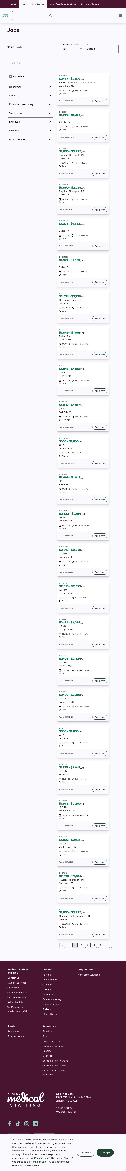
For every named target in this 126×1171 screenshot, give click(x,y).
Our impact (13, 987)
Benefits (47, 1031)
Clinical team (49, 1014)
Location (14, 130)
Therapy (46, 989)
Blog (44, 1036)
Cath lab (47, 984)
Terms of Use (38, 1161)
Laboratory (48, 994)
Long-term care (50, 1004)
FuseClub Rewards (52, 1046)
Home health (49, 979)
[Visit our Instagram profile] (26, 1123)
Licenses (47, 1055)
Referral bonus (15, 1036)
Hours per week (18, 139)
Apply (11, 1026)
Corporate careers (17, 992)
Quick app (13, 1031)
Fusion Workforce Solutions (62, 4)
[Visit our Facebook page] (9, 1123)
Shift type (14, 121)
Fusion (13, 4)
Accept (105, 1152)
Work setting (16, 113)
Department (15, 86)
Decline (86, 1152)
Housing (47, 1050)
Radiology (47, 1009)
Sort (89, 44)
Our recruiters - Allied (54, 1065)
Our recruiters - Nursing (55, 1060)
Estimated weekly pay (21, 104)
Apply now (100, 101)
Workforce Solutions (88, 974)
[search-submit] (50, 15)
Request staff (86, 969)
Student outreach (17, 982)
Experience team (51, 1041)
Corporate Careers (90, 4)
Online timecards (16, 997)
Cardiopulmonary (51, 999)
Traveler (47, 969)
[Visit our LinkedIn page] (35, 1123)
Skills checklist (15, 1002)
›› (113, 945)
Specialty (14, 95)
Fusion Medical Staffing (32, 4)
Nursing (46, 974)
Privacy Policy (42, 1158)
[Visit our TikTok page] (18, 1123)
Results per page (71, 44)
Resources (49, 1026)
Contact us (13, 977)
